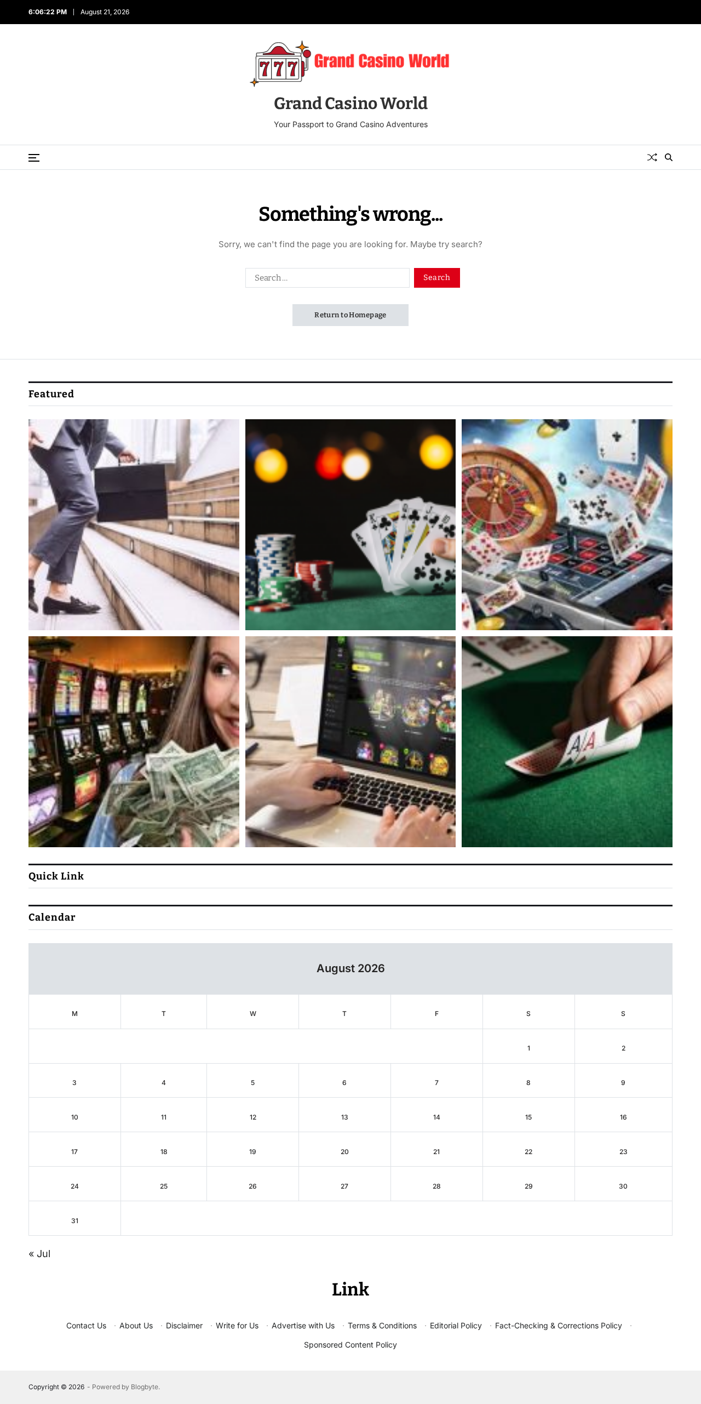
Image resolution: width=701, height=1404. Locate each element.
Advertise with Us (303, 1325)
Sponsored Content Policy (350, 1344)
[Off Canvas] (33, 158)
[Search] (669, 157)
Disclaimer (184, 1325)
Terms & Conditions (382, 1325)
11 (163, 1117)
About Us (136, 1325)
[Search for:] (325, 280)
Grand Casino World (351, 103)
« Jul (39, 1253)
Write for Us (237, 1325)
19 (252, 1152)
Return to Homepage (350, 315)
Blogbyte (144, 1387)
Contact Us (86, 1325)
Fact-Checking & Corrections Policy (558, 1325)
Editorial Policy (456, 1325)
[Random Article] (652, 157)
